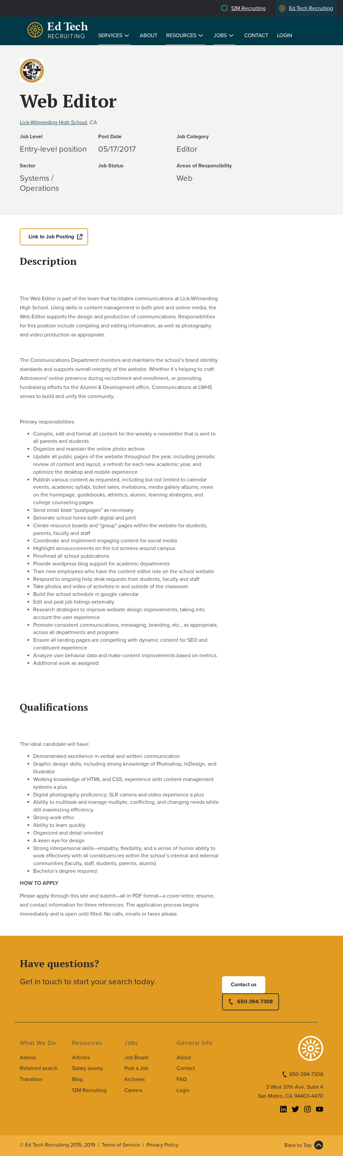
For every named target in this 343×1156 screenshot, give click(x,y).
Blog (77, 1079)
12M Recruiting (248, 8)
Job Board (136, 1057)
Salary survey (87, 1068)
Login (284, 35)
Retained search (39, 1068)
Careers (133, 1090)
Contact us (244, 984)
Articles (81, 1057)
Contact (256, 35)
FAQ (182, 1079)
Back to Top (298, 1145)
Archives (134, 1079)
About (148, 35)
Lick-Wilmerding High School (53, 122)
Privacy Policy (162, 1145)
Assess (28, 1057)
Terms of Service (120, 1145)
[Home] (59, 31)
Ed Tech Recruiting (311, 8)
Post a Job (136, 1068)
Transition (31, 1079)
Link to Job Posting (51, 236)
